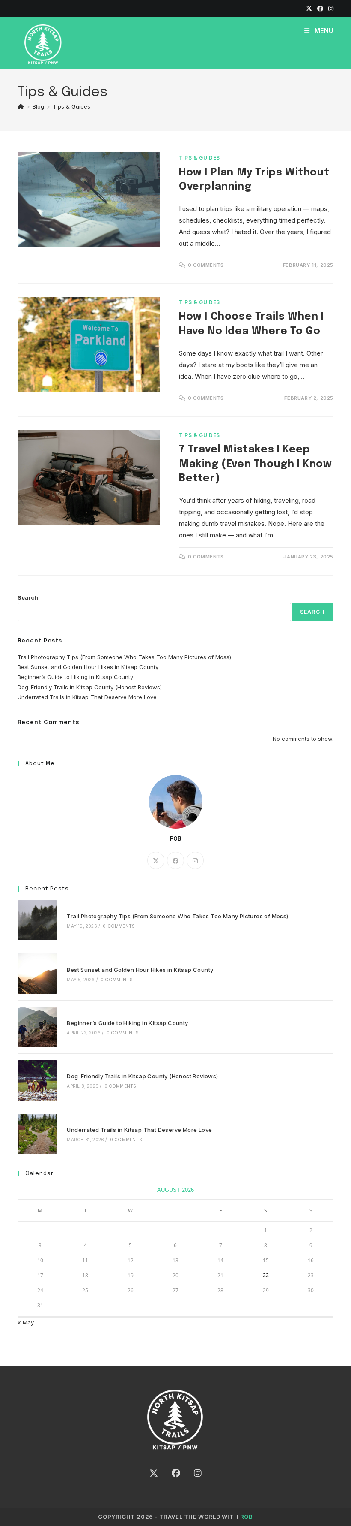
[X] (309, 8)
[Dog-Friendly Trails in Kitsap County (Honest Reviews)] (37, 1080)
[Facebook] (320, 8)
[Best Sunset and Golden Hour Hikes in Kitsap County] (37, 973)
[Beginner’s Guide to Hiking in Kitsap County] (37, 1027)
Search (28, 597)
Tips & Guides (71, 106)
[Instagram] (329, 8)
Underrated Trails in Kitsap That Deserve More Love (87, 697)
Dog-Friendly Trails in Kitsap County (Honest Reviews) (90, 687)
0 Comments (206, 265)
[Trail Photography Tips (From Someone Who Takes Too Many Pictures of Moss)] (37, 920)
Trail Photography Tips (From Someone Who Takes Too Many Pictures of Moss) (124, 657)
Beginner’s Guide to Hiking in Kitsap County (75, 676)
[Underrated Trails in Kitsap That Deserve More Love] (37, 1134)
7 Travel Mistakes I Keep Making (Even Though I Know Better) (255, 464)
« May (26, 1322)
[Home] (21, 106)
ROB (246, 1516)
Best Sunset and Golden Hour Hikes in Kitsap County (88, 666)
